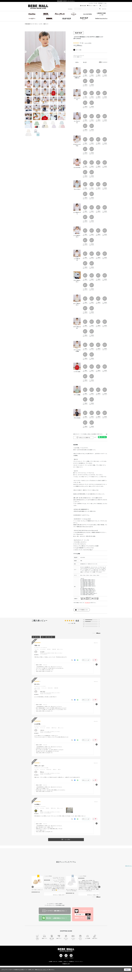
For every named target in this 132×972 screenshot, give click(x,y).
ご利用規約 (60, 961)
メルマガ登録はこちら (82, 609)
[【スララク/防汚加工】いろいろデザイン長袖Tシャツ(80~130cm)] (45, 51)
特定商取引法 (71, 961)
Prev (25, 52)
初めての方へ (104, 8)
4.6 (77, 620)
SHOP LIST (55, 961)
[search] (100, 8)
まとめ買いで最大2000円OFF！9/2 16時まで (66, 1)
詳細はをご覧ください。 (45, 969)
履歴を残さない (128, 866)
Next (65, 52)
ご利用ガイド (65, 961)
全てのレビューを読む (58, 894)
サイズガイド (87, 602)
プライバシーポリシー (79, 961)
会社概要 (50, 961)
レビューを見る (88, 43)
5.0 (39, 892)
